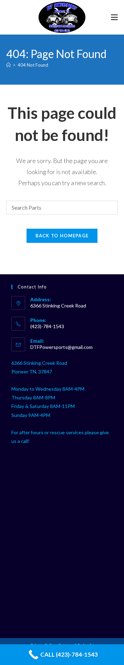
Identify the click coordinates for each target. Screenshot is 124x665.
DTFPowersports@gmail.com (61, 347)
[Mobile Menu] (114, 17)
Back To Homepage (62, 235)
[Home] (8, 65)
